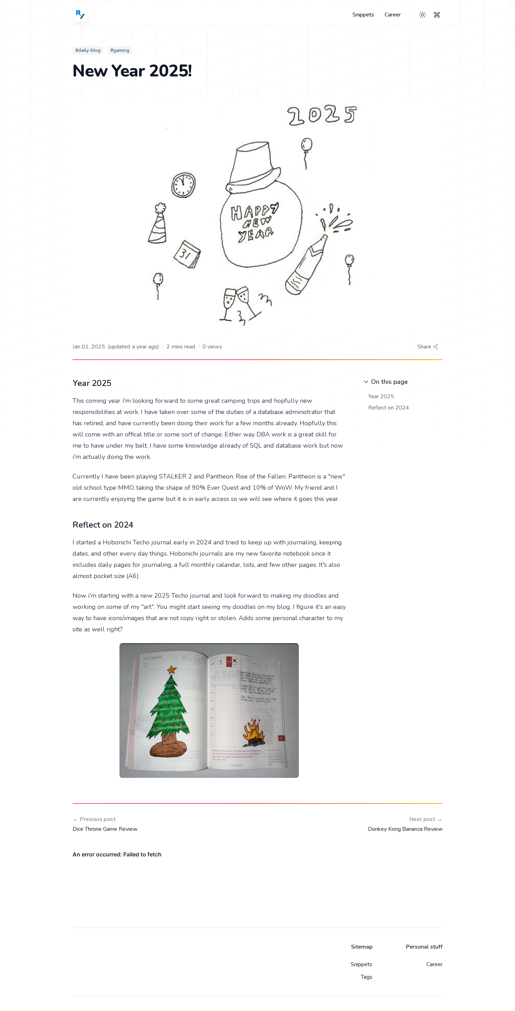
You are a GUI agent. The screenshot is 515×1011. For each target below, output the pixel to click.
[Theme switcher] (422, 15)
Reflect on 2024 (388, 408)
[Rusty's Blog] (80, 14)
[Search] (436, 14)
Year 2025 (381, 396)
